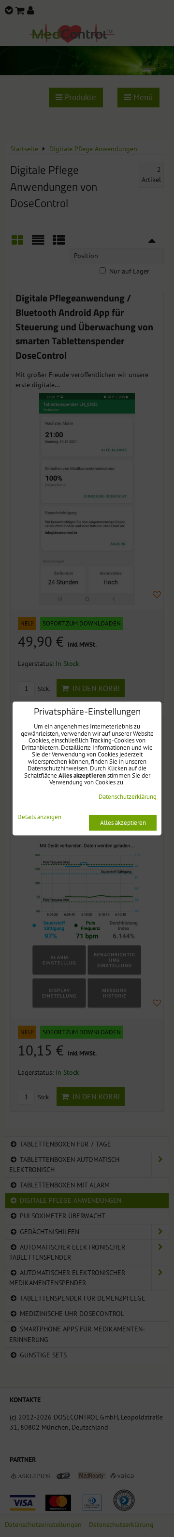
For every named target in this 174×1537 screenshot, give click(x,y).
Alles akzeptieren (123, 823)
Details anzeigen (39, 817)
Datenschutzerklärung (128, 797)
